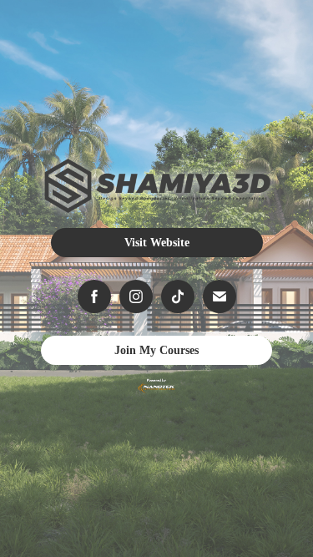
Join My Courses (156, 350)
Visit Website (156, 242)
